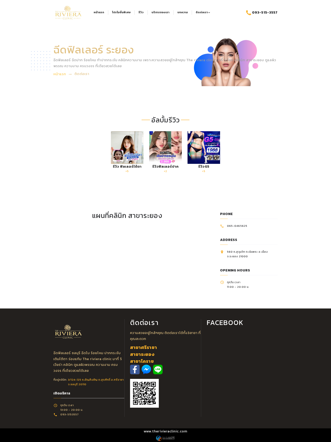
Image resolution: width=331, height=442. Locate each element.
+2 (165, 168)
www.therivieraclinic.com (165, 431)
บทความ (182, 12)
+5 (127, 168)
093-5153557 (69, 414)
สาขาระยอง (142, 354)
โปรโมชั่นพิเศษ (121, 12)
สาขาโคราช (142, 361)
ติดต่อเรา (202, 12)
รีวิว (141, 12)
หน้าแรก (99, 12)
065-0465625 (237, 226)
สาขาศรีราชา (143, 347)
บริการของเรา (161, 12)
